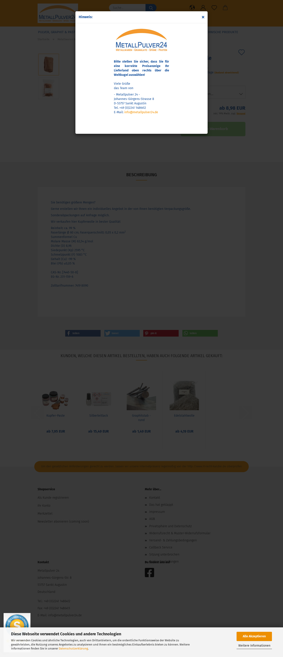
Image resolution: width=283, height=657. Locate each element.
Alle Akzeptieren (254, 636)
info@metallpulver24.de (141, 112)
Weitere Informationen (254, 645)
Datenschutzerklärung (73, 648)
